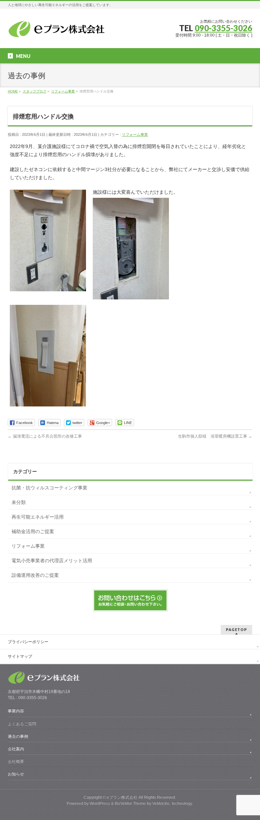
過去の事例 (18, 736)
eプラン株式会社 (122, 797)
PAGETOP (236, 629)
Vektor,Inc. (161, 803)
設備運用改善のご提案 (35, 575)
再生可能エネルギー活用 (38, 517)
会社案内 (16, 749)
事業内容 (16, 711)
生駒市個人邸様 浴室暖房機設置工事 (215, 436)
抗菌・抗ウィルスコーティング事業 (49, 487)
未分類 (19, 502)
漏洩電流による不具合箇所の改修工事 (45, 436)
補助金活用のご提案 (33, 531)
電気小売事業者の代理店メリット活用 (52, 560)
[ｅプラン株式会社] (58, 30)
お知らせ (16, 774)
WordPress (100, 803)
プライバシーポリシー (28, 641)
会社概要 (16, 761)
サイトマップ (20, 656)
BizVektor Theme (130, 803)
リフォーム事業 (135, 134)
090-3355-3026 (223, 28)
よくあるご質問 (22, 723)
